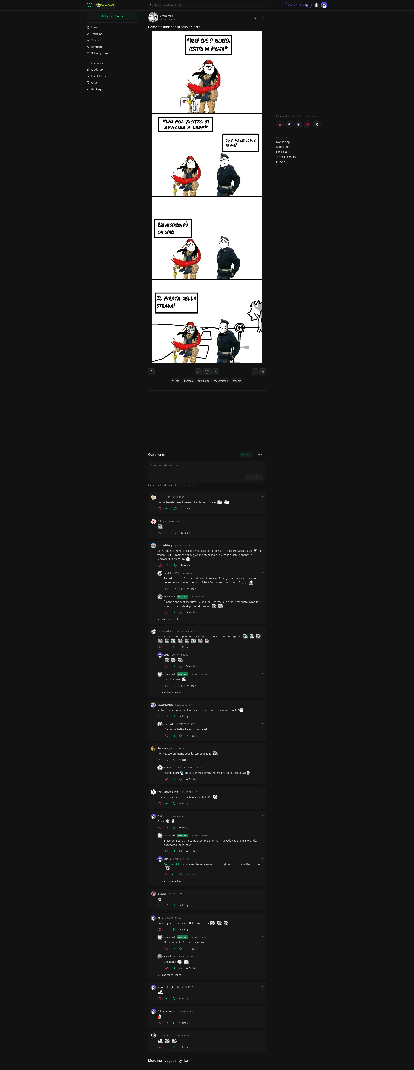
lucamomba (164, 1035)
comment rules (187, 485)
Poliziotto (204, 380)
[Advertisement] (300, 60)
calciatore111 (171, 573)
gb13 (166, 654)
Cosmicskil (222, 380)
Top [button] (93, 40)
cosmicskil (166, 16)
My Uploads (98, 76)
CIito (160, 521)
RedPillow (169, 956)
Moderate (97, 69)
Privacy (280, 161)
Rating (245, 454)
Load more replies (171, 619)
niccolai (161, 893)
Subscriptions (99, 53)
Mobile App (283, 142)
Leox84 (161, 497)
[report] (255, 371)
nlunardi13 (170, 724)
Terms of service (286, 156)
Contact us (282, 147)
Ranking (96, 89)
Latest (95, 27)
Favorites (97, 63)
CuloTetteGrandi (166, 1011)
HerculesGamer (166, 631)
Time (259, 454)
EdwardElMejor (166, 545)
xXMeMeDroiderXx (174, 767)
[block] (262, 371)
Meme (237, 380)
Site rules (281, 151)
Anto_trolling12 (166, 987)
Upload (114, 16)
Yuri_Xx (161, 816)
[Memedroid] (89, 5)
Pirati (176, 380)
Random (96, 47)
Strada (189, 380)
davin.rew (163, 748)
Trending (96, 34)
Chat (94, 82)
